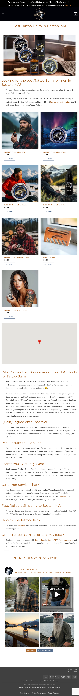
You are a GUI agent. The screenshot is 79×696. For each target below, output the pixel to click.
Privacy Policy (56, 687)
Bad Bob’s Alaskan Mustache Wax (16, 257)
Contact (55, 681)
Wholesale (48, 681)
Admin (75, 669)
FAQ (41, 681)
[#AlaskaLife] (57, 594)
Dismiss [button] (68, 5)
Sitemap (70, 669)
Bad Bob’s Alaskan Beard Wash (54, 205)
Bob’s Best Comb (49, 257)
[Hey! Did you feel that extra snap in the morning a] (22, 594)
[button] (3, 14)
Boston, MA (52, 540)
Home (22, 681)
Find (33, 684)
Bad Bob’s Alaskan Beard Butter (55, 152)
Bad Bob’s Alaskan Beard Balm (15, 205)
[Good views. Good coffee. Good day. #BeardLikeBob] (57, 630)
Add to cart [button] (9, 159)
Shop (28, 681)
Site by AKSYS (72, 672)
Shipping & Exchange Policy (41, 687)
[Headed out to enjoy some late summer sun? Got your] (22, 630)
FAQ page (63, 496)
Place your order (66, 539)
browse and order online (60, 102)
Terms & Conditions (24, 687)
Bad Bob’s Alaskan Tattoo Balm (15, 310)
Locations (34, 681)
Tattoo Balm (40, 540)
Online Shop (22, 525)
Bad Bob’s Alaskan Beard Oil (14, 152)
